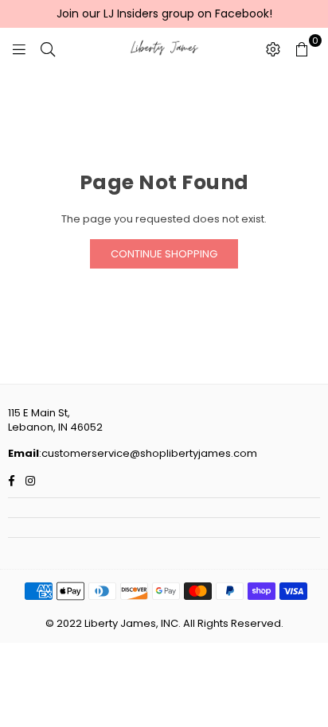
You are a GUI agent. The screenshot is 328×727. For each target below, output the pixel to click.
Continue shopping (164, 253)
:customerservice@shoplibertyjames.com (148, 453)
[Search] (47, 48)
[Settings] (273, 48)
